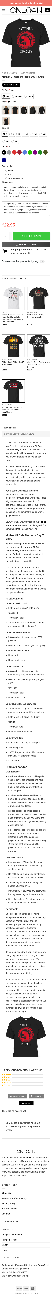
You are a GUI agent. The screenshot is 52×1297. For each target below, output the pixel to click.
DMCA (5, 1245)
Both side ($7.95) (15, 178)
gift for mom (28, 73)
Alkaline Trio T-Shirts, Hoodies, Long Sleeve (36, 316)
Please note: (7, 182)
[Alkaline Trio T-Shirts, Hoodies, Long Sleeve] (38, 298)
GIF (42, 261)
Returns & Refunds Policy (14, 1198)
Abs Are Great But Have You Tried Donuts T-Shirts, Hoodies (38, 364)
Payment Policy (9, 1240)
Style (5, 102)
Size (4, 128)
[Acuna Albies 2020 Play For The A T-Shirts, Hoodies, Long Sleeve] (13, 391)
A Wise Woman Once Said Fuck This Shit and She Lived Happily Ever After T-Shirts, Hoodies (12, 318)
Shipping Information (12, 1234)
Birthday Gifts (9, 73)
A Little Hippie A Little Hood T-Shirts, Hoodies (13, 363)
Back (10, 174)
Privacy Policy (8, 1203)
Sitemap (6, 1214)
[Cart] (47, 10)
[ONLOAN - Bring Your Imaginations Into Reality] (26, 10)
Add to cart (32, 236)
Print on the (7, 166)
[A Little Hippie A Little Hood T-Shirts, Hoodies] (13, 345)
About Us (6, 1193)
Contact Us (7, 1229)
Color (5, 146)
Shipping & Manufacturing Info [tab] (19, 434)
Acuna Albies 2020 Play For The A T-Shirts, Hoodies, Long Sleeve (13, 409)
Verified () (37, 1096)
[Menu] (3, 10)
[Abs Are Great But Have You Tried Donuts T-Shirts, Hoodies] (38, 345)
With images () (19, 1096)
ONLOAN (26, 1157)
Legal (4, 1250)
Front (10, 170)
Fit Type (6, 90)
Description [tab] (10, 428)
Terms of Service (10, 1208)
